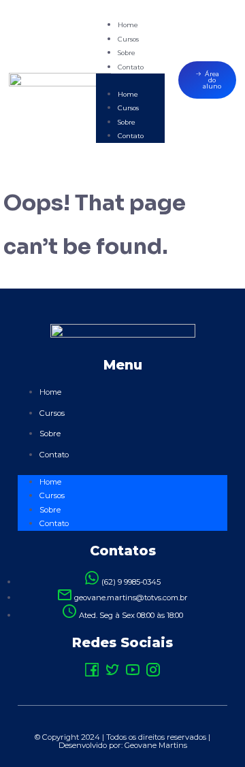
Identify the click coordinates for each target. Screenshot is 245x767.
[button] (130, 80)
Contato (131, 67)
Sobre (126, 52)
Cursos (128, 39)
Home (128, 25)
